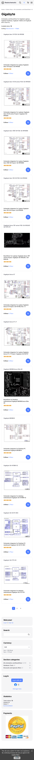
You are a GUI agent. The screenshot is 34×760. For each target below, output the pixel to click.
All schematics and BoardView (14, 663)
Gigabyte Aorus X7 (9, 274)
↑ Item (17, 28)
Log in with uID (17, 680)
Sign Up (11, 622)
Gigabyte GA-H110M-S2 (11, 465)
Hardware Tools (9, 665)
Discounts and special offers (13, 668)
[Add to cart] (28, 73)
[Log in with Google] (18, 684)
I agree (17, 758)
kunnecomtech (8, 705)
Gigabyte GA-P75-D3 (10, 560)
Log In (5, 622)
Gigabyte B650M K (9, 418)
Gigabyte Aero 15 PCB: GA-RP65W (14, 34)
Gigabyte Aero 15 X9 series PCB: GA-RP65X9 (17, 81)
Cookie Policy (15, 754)
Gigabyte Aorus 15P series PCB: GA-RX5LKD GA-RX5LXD (17, 226)
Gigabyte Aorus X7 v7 (10, 322)
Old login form (17, 689)
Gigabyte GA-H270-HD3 (11, 513)
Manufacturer (10, 28)
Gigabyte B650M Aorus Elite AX (13, 369)
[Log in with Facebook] (15, 684)
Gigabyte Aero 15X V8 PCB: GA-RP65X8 (15, 178)
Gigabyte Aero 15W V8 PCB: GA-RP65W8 (16, 130)
